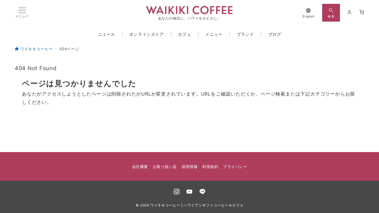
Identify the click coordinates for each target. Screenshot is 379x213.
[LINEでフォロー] (202, 192)
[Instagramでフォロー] (177, 192)
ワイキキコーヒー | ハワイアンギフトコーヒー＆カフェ (196, 205)
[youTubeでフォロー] (189, 192)
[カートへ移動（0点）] (361, 12)
